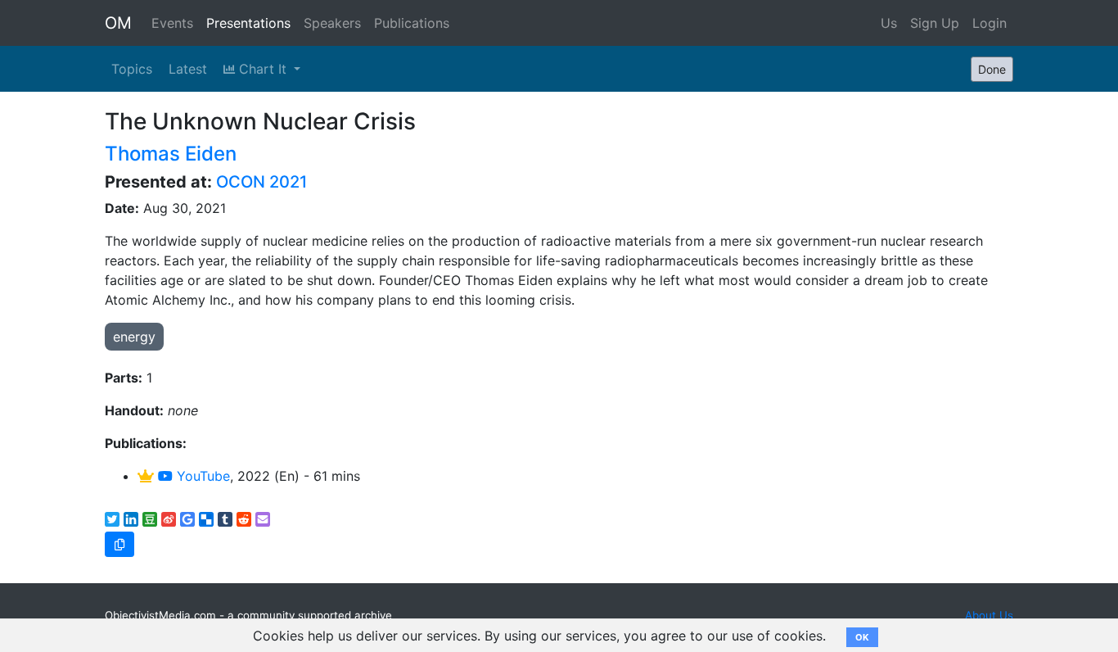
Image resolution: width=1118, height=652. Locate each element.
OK (862, 637)
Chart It (263, 69)
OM (118, 23)
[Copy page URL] (119, 544)
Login (989, 23)
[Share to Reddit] (244, 519)
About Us (989, 615)
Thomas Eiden (171, 153)
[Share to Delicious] (206, 519)
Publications (411, 23)
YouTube (201, 476)
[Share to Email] (262, 519)
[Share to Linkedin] (131, 519)
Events (172, 23)
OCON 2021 (261, 182)
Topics (131, 69)
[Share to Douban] (149, 519)
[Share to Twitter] (112, 519)
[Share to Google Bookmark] (187, 519)
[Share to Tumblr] (225, 519)
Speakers (332, 23)
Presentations (248, 23)
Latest (188, 69)
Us (889, 23)
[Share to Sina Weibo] (168, 519)
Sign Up (934, 23)
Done (992, 69)
